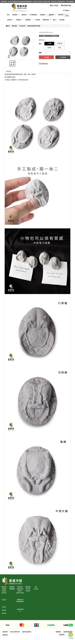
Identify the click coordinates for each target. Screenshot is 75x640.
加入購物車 (63, 57)
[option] (20, 45)
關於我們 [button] (5, 632)
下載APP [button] (67, 10)
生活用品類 (22, 26)
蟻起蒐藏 (14, 26)
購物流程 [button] (5, 635)
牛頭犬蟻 (59, 43)
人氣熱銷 (37, 20)
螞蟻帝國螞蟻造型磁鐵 (33, 26)
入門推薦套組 (33, 15)
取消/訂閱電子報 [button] (15, 632)
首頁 (8, 15)
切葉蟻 (49, 47)
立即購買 (46, 57)
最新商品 (24, 15)
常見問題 (61, 20)
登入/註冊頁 (54, 5)
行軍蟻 (49, 43)
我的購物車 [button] (66, 5)
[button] (14, 14)
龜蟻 (59, 47)
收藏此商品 (45, 64)
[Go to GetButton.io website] (71, 638)
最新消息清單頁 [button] (26, 632)
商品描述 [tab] (8, 71)
